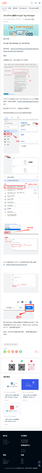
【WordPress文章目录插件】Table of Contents (30, 396)
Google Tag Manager (10, 344)
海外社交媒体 (24, 440)
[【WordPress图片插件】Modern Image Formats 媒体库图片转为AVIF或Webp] (12, 384)
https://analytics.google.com (16, 264)
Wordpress (6, 442)
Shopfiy (5, 440)
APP (4, 459)
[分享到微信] (4, 351)
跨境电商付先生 (4, 3)
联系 (22, 461)
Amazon (23, 449)
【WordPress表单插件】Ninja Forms (12, 420)
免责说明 (35, 468)
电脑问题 (5, 463)
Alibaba (23, 451)
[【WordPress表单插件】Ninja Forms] (12, 408)
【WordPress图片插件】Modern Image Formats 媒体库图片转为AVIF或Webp (12, 396)
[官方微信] (39, 465)
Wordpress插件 (29, 19)
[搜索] (32, 3)
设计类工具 (6, 461)
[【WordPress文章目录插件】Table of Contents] (30, 384)
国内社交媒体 (24, 442)
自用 (22, 463)
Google (5, 443)
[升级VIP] (39, 462)
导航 (22, 459)
